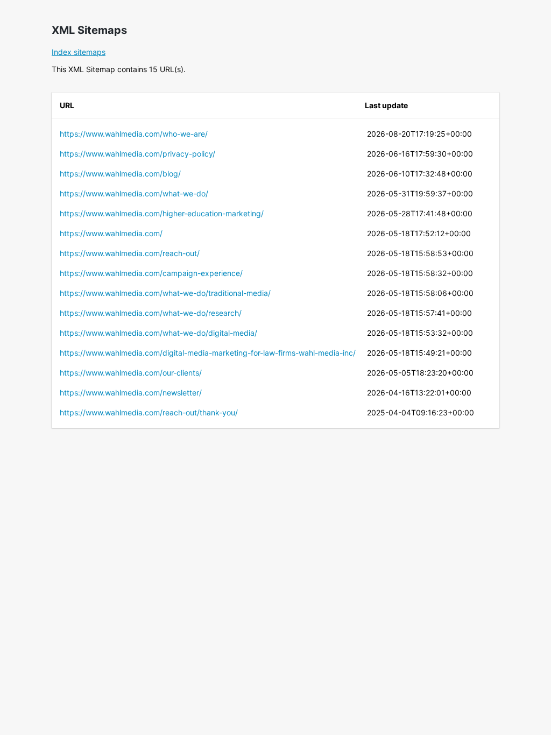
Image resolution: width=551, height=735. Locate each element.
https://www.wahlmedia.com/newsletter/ (131, 392)
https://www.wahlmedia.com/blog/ (120, 173)
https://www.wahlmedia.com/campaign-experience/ (151, 273)
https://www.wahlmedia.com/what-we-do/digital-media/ (158, 332)
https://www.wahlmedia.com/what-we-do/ (134, 193)
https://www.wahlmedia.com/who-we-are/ (134, 133)
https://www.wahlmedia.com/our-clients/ (131, 372)
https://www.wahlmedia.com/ (111, 233)
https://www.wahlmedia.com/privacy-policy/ (137, 153)
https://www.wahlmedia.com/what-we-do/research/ (151, 312)
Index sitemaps (78, 51)
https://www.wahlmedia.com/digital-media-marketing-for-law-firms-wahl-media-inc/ (208, 352)
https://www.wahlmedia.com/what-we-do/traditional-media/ (165, 293)
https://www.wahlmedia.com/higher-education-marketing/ (162, 213)
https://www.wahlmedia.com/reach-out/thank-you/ (149, 412)
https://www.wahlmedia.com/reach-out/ (130, 253)
